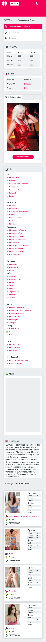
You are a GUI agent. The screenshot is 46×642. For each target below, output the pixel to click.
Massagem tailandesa (17, 239)
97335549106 (14, 635)
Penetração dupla (15, 190)
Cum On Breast (14, 347)
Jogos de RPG (14, 292)
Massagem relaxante (16, 251)
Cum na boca (14, 344)
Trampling (12, 298)
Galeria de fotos (14, 97)
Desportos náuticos (16, 363)
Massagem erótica (16, 233)
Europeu (27, 84)
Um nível (12, 181)
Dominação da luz (15, 279)
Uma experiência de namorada (20, 310)
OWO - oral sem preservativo (19, 184)
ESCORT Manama (11, 20)
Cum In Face (13, 350)
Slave (11, 285)
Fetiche (11, 196)
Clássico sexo (14, 178)
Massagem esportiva (16, 248)
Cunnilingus (13, 320)
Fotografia (13, 209)
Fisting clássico (14, 329)
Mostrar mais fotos (23, 157)
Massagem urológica (16, 236)
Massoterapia (14, 242)
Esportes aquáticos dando (18, 360)
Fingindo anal (14, 332)
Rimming (12, 224)
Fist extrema (13, 335)
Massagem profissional (17, 230)
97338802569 (14, 560)
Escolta (12, 205)
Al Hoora (12, 38)
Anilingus (12, 323)
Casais (11, 215)
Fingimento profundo (16, 313)
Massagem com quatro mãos (19, 245)
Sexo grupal (13, 187)
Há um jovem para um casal (19, 212)
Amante (12, 276)
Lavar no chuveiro (15, 218)
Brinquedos (13, 193)
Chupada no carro (15, 316)
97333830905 (14, 523)
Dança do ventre (15, 267)
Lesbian (12, 270)
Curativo (12, 295)
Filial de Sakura (14, 254)
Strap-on (12, 289)
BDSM (11, 282)
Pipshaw (12, 221)
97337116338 (14, 598)
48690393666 (14, 33)
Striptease (13, 264)
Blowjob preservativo (16, 307)
